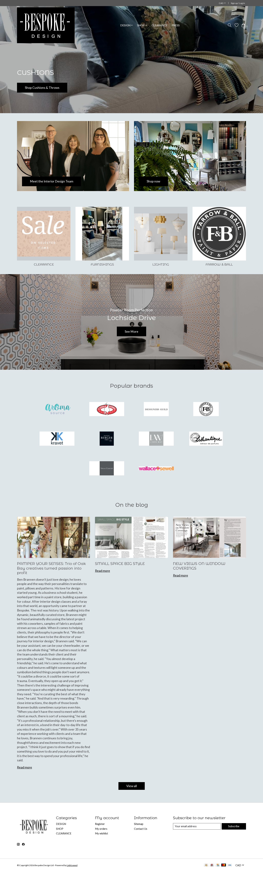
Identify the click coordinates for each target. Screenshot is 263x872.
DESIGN (61, 823)
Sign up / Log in (238, 3)
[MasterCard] (223, 865)
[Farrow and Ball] (206, 409)
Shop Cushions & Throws (42, 88)
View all (131, 786)
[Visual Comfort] (106, 468)
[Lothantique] (206, 439)
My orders (101, 828)
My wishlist (101, 833)
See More (131, 331)
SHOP (59, 828)
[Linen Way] (156, 439)
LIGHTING (160, 264)
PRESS (176, 25)
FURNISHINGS (102, 264)
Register (100, 823)
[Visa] (229, 865)
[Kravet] (57, 439)
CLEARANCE (159, 25)
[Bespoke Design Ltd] (46, 25)
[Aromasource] (57, 409)
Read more (24, 767)
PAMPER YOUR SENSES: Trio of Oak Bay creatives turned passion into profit (51, 568)
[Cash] (206, 865)
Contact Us (140, 828)
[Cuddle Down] (106, 409)
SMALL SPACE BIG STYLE (120, 563)
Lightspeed (72, 865)
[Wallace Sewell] (156, 468)
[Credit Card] (218, 865)
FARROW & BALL (219, 264)
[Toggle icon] (229, 25)
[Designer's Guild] (156, 409)
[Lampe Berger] (106, 439)
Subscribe (233, 826)
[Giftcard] (212, 865)
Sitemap (138, 823)
